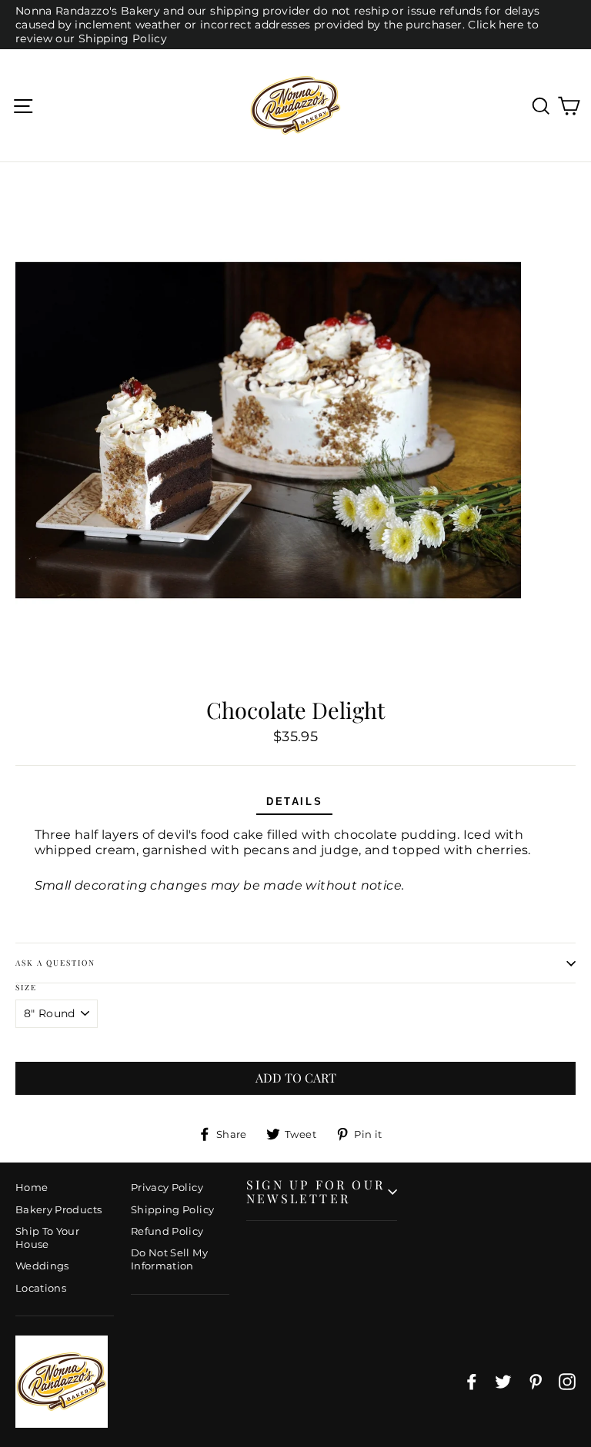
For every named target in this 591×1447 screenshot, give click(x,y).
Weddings (42, 1265)
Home (31, 1187)
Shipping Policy (172, 1209)
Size (26, 987)
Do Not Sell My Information (169, 1259)
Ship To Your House (47, 1237)
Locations (40, 1288)
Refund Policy (167, 1231)
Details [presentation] (294, 801)
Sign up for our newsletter (315, 1191)
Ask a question (55, 962)
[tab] (294, 803)
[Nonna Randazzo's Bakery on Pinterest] (535, 1381)
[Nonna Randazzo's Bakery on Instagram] (567, 1381)
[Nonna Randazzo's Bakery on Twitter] (503, 1381)
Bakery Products (58, 1209)
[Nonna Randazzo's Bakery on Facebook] (471, 1381)
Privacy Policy (167, 1187)
